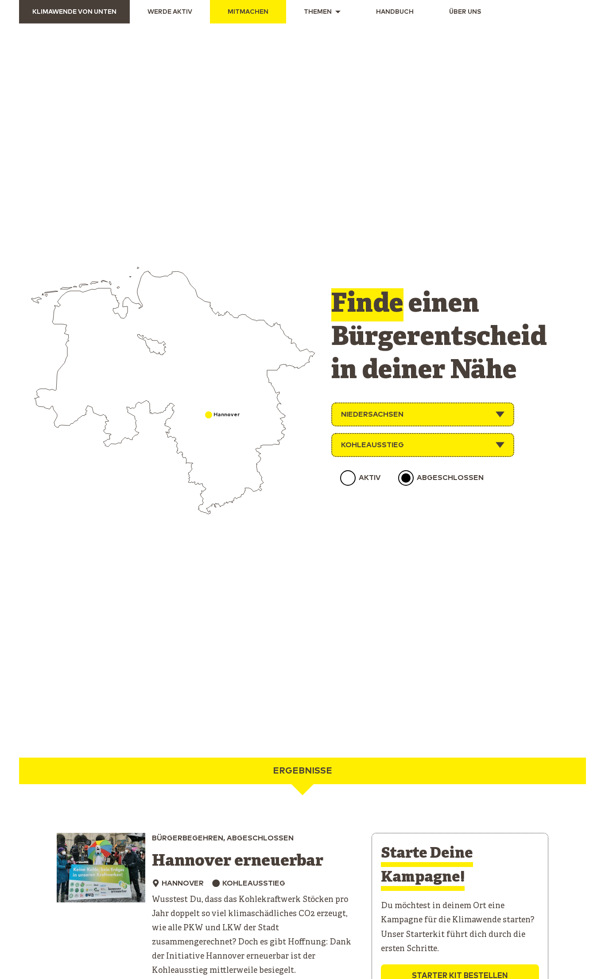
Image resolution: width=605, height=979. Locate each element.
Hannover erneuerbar (237, 861)
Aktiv (369, 477)
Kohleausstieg (372, 445)
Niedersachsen (372, 414)
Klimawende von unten (74, 12)
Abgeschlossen (450, 477)
